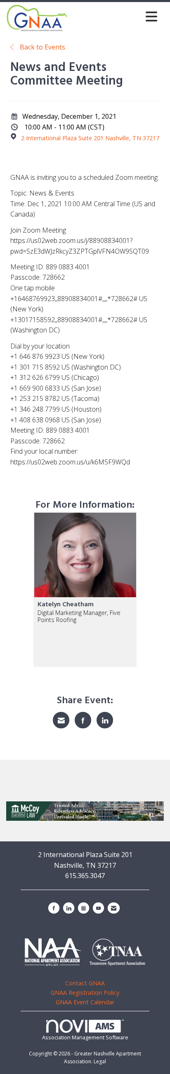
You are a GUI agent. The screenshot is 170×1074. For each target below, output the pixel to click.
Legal (100, 1061)
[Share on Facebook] (83, 720)
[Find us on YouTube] (98, 908)
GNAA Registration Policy (85, 992)
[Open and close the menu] (115, 16)
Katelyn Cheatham (66, 604)
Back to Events (41, 47)
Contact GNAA (85, 983)
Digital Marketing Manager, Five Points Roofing (79, 616)
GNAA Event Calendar (85, 1002)
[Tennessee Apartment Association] (117, 952)
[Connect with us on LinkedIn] (68, 908)
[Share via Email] (61, 720)
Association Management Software (85, 1037)
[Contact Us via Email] (114, 908)
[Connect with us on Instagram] (83, 908)
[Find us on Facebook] (53, 908)
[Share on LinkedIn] (105, 720)
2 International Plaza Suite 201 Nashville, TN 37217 (90, 138)
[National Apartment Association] (53, 951)
